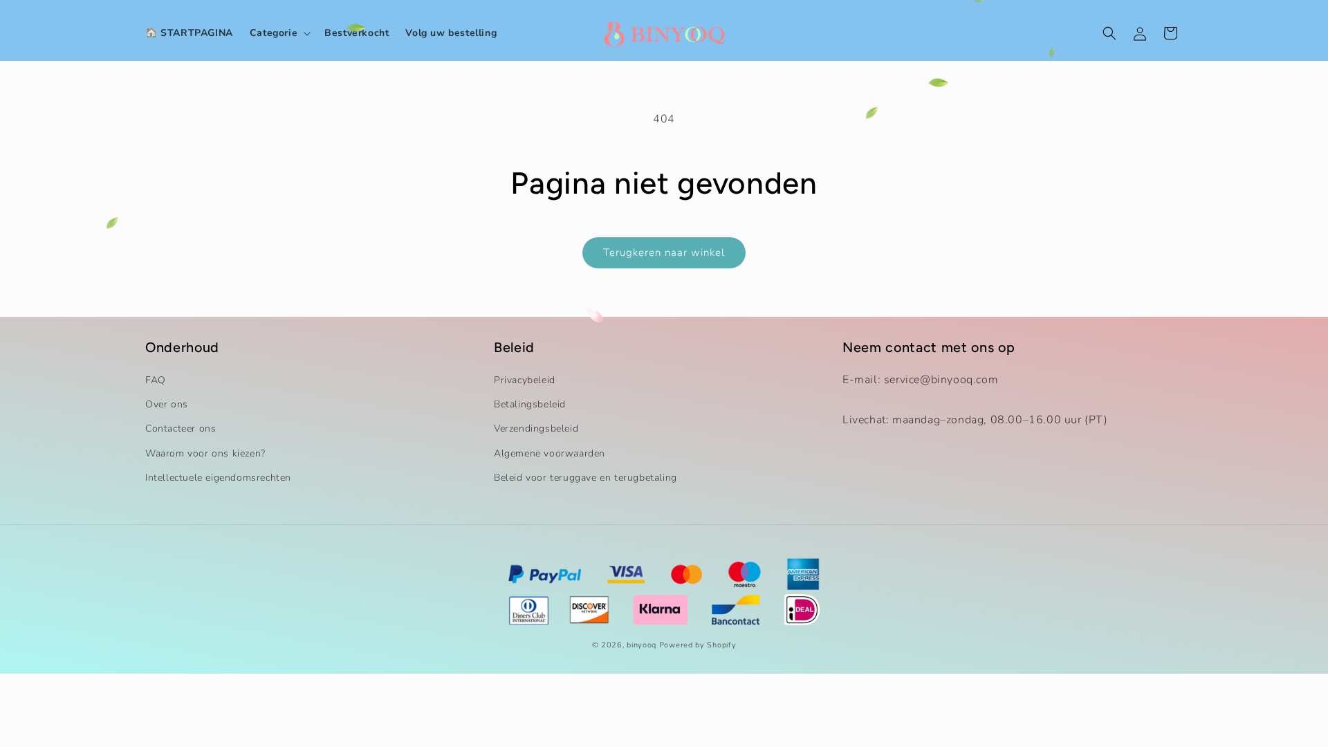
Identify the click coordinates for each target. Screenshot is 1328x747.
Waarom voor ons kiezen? (205, 453)
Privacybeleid (524, 380)
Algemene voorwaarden (549, 453)
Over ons (166, 404)
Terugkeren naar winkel (664, 252)
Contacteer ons (180, 428)
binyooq (641, 645)
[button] (278, 33)
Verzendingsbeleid (536, 428)
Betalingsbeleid (530, 404)
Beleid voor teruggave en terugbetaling (585, 477)
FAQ (155, 380)
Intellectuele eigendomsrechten (218, 477)
